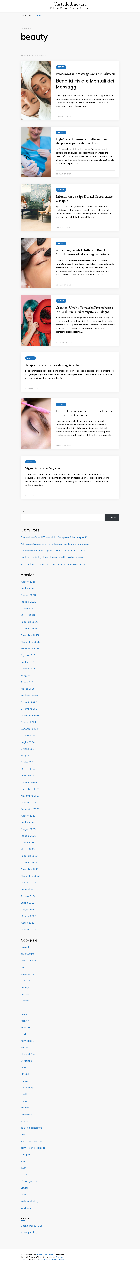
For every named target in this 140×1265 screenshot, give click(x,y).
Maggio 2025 (28, 675)
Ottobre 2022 (28, 882)
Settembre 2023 (30, 809)
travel (24, 1174)
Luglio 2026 (28, 588)
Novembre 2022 (30, 875)
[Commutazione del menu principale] (3, 6)
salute (24, 1121)
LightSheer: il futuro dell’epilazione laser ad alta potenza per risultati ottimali (84, 141)
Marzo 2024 (28, 768)
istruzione (26, 1060)
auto (23, 967)
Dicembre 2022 (30, 869)
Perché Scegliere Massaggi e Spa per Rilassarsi (85, 74)
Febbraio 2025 (29, 695)
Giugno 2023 (28, 829)
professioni (27, 1114)
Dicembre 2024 (30, 708)
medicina (26, 1094)
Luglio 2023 (28, 822)
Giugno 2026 (28, 595)
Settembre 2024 (30, 728)
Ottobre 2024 (28, 722)
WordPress (45, 1259)
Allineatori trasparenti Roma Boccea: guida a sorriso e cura (55, 543)
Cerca (24, 511)
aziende (25, 980)
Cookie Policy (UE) (31, 1225)
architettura (27, 953)
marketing (27, 1087)
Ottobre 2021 (28, 929)
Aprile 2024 (27, 762)
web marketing (29, 1201)
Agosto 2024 (28, 735)
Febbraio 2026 (29, 621)
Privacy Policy (29, 1232)
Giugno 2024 (28, 748)
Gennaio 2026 (29, 628)
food (23, 1034)
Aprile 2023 (27, 842)
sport (24, 1161)
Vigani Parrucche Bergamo (42, 468)
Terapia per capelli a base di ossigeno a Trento (54, 365)
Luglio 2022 (28, 902)
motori (24, 1100)
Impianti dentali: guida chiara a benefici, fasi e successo (52, 557)
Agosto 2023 (28, 815)
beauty (61, 67)
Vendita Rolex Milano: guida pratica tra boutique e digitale (54, 550)
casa (23, 1007)
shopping (26, 1154)
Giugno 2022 (28, 909)
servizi (24, 1134)
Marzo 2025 (28, 688)
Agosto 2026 (28, 581)
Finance (25, 1027)
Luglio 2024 (28, 742)
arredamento (28, 960)
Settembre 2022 (30, 889)
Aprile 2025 (27, 682)
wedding (26, 1207)
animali (25, 947)
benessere (26, 993)
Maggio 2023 (28, 835)
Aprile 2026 (27, 608)
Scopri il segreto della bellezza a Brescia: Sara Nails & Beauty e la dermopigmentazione (84, 252)
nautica (25, 1107)
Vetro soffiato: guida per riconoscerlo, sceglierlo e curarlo (53, 563)
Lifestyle (25, 1074)
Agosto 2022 (28, 896)
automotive (27, 973)
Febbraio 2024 (29, 775)
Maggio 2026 (28, 601)
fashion (25, 1020)
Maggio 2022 (28, 916)
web (23, 1194)
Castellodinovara (70, 4)
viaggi (24, 1187)
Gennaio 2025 (29, 702)
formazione (27, 1040)
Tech (23, 1167)
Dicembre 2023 (30, 789)
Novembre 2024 (30, 715)
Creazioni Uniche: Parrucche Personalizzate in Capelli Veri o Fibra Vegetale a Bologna (84, 309)
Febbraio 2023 (29, 855)
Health (24, 1047)
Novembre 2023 (30, 795)
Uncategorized (29, 1181)
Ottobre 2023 (28, 802)
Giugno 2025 (28, 668)
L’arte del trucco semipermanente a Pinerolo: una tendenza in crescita (85, 413)
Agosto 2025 (28, 655)
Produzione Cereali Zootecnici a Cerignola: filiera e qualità (54, 537)
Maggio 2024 (28, 755)
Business (26, 1000)
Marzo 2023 (28, 849)
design (24, 1014)
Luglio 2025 (28, 661)
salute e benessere (31, 1127)
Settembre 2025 (30, 648)
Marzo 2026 (28, 615)
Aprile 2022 (27, 922)
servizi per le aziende (33, 1147)
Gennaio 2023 (29, 862)
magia (24, 1080)
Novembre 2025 (30, 641)
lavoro (24, 1067)
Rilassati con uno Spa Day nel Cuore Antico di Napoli (84, 198)
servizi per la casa (31, 1141)
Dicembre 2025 (30, 635)
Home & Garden (30, 1054)
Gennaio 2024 (29, 782)
